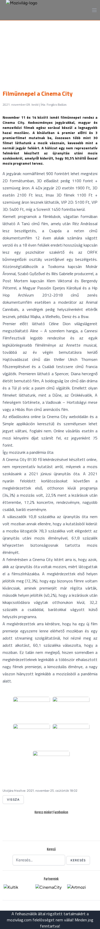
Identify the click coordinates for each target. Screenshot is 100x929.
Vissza (13, 799)
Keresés (78, 860)
